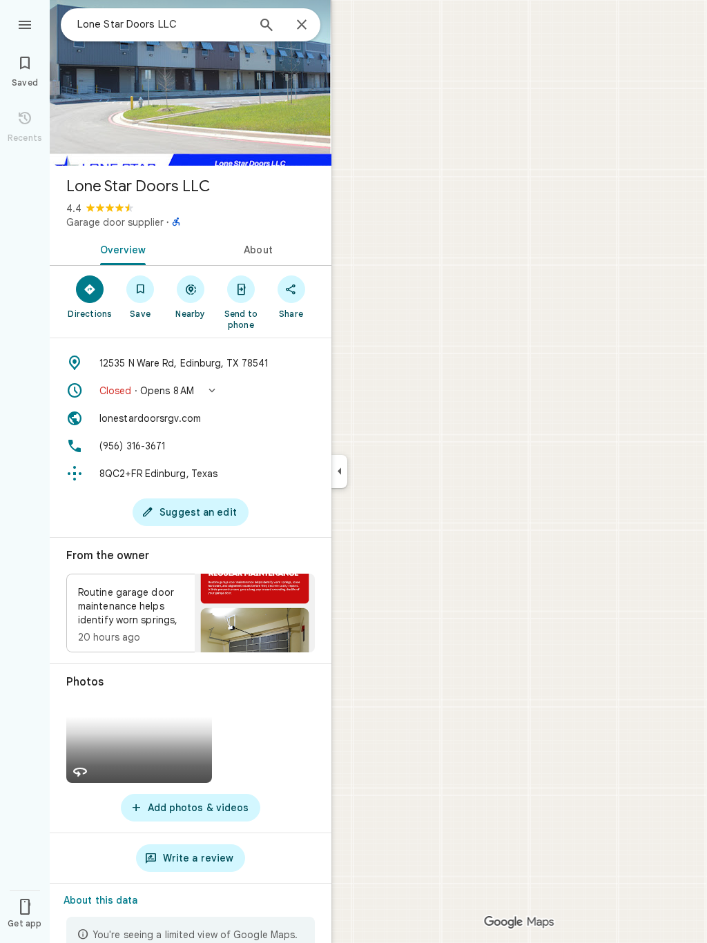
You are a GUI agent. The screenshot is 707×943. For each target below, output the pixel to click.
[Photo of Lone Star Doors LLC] (190, 83)
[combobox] (162, 24)
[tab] (120, 248)
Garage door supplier (115, 222)
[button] (190, 391)
